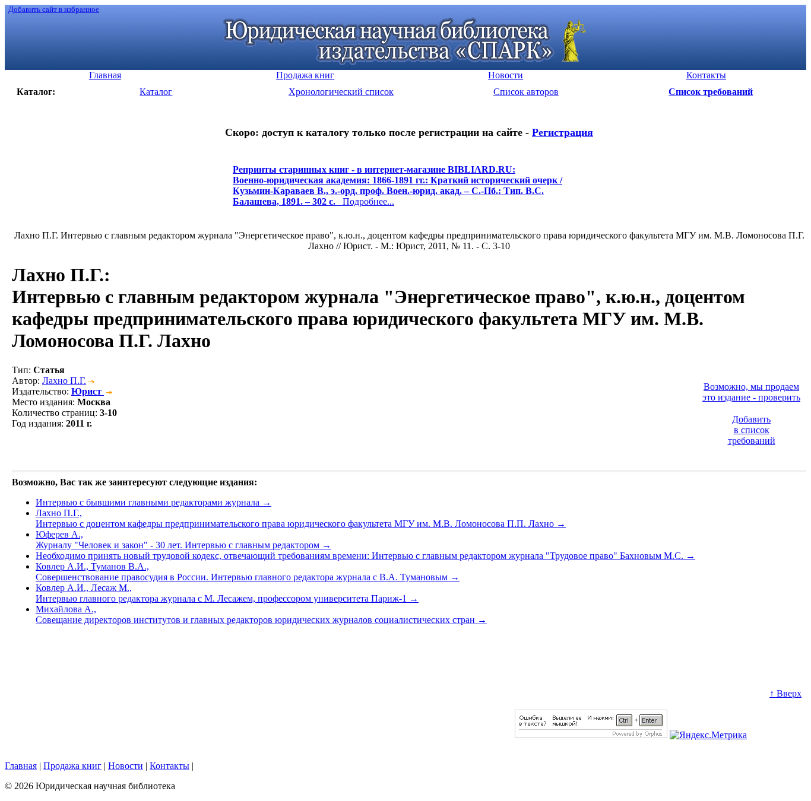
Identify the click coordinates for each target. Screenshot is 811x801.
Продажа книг (72, 766)
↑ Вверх (785, 693)
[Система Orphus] (591, 735)
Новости (125, 766)
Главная (21, 766)
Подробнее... (397, 190)
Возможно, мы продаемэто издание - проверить (751, 392)
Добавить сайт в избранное (53, 9)
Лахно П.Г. (64, 381)
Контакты (169, 766)
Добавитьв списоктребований (751, 430)
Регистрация (562, 132)
